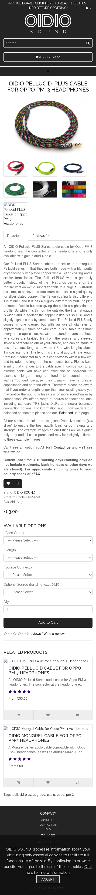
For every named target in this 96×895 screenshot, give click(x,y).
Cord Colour (14, 533)
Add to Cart (48, 622)
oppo (60, 794)
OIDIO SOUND (24, 492)
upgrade (39, 794)
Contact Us (48, 824)
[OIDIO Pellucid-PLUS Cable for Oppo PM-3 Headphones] (48, 125)
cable (51, 794)
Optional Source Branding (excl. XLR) (31, 584)
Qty (6, 602)
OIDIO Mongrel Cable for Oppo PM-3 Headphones (45, 738)
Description (15, 236)
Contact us (62, 447)
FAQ (37, 473)
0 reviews (34, 633)
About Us (48, 820)
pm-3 (70, 794)
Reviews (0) (41, 236)
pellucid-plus (22, 794)
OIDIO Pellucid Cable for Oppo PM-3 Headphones (44, 670)
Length (10, 550)
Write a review (54, 633)
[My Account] (88, 8)
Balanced (66, 412)
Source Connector (19, 567)
